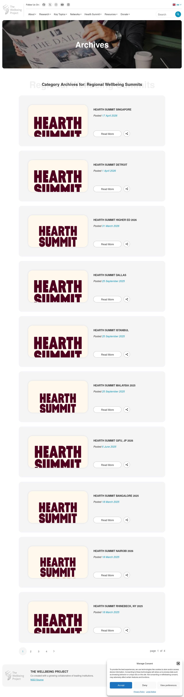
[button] (178, 663)
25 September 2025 (113, 281)
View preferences (168, 685)
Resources (110, 14)
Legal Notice (151, 691)
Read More (107, 134)
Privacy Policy (139, 691)
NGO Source (37, 679)
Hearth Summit (92, 14)
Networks (75, 14)
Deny (144, 685)
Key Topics (59, 14)
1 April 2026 (109, 170)
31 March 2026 (110, 226)
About (31, 14)
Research (44, 14)
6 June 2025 (109, 446)
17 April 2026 (109, 115)
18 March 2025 (110, 502)
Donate (124, 14)
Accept (121, 685)
